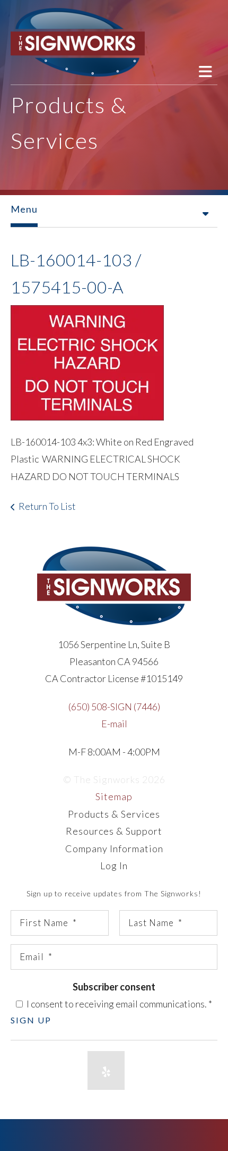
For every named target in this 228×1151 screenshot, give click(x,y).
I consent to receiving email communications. (118, 1004)
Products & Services (114, 814)
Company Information (114, 848)
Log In (114, 865)
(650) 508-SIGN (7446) (114, 706)
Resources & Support (114, 831)
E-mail (114, 723)
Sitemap (114, 796)
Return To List (47, 506)
